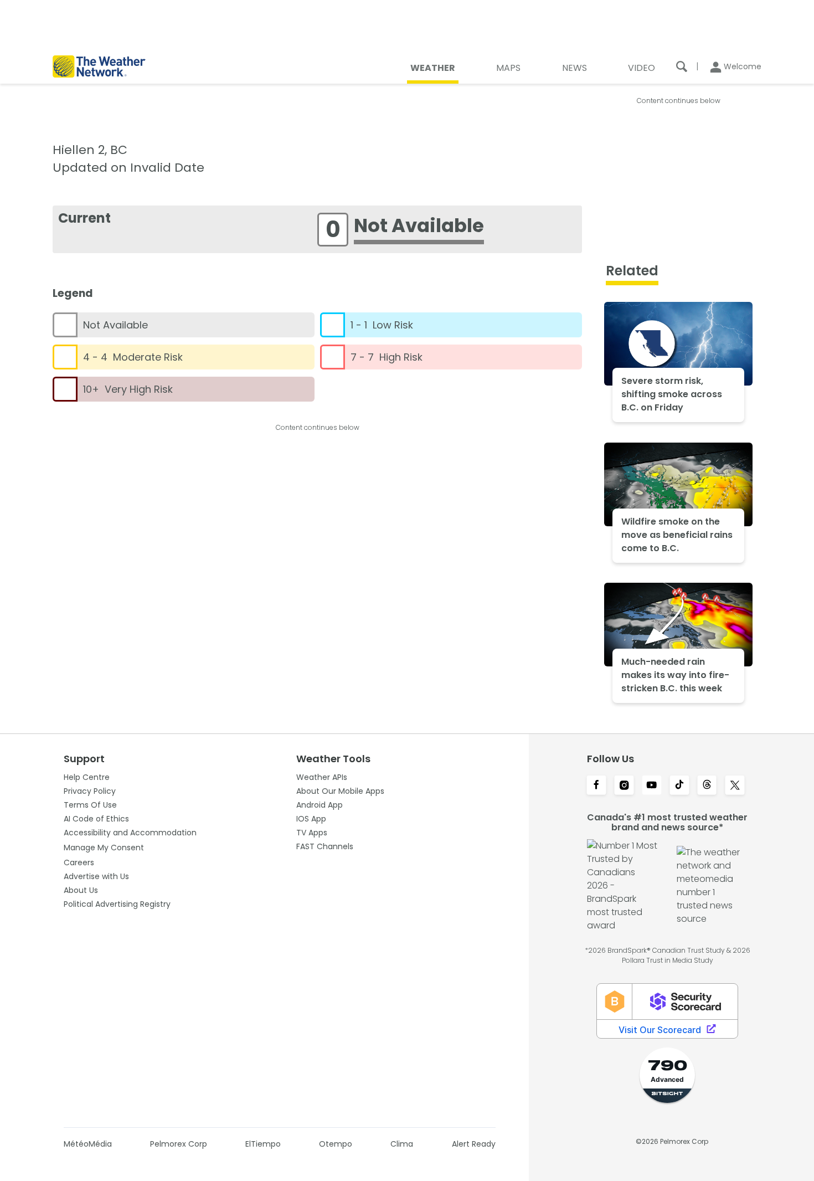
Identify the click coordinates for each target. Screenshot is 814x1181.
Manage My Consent (104, 848)
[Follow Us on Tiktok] (679, 786)
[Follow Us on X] (735, 786)
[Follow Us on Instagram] (624, 786)
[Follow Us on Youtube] (652, 786)
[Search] (681, 66)
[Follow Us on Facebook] (596, 786)
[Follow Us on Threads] (707, 786)
